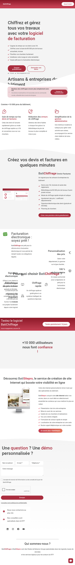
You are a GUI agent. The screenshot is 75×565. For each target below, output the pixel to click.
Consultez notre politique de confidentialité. (14, 503)
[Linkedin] (7, 529)
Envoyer (22, 498)
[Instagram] (13, 529)
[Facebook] (18, 529)
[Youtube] (23, 529)
